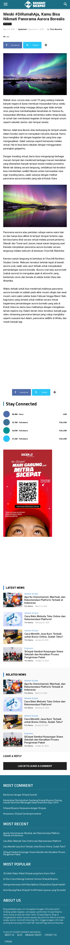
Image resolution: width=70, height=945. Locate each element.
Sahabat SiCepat (31, 594)
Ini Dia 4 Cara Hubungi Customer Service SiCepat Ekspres (30, 879)
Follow (63, 422)
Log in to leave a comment (35, 766)
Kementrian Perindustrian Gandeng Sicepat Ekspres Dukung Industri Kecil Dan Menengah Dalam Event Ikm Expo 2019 (32, 801)
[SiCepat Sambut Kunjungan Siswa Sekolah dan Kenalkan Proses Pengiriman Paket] (12, 654)
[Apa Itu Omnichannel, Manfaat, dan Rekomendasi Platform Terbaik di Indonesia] (12, 600)
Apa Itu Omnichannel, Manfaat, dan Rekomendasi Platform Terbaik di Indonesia (44, 600)
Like (65, 414)
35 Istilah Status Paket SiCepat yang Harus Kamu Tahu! (29, 873)
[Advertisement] (35, 351)
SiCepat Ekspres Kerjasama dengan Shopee (24, 808)
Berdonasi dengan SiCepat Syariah (20, 794)
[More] (45, 45)
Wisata (7, 24)
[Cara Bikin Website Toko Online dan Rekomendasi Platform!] (12, 619)
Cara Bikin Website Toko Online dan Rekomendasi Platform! (45, 618)
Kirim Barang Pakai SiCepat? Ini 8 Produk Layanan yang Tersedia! (34, 890)
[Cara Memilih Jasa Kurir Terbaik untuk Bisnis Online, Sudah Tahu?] (12, 637)
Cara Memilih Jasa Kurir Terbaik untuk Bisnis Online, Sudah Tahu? (43, 635)
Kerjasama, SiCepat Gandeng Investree (22, 813)
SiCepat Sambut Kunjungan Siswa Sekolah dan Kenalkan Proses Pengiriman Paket (43, 654)
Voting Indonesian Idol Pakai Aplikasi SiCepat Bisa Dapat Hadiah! (34, 884)
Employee (28, 648)
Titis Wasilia (56, 29)
